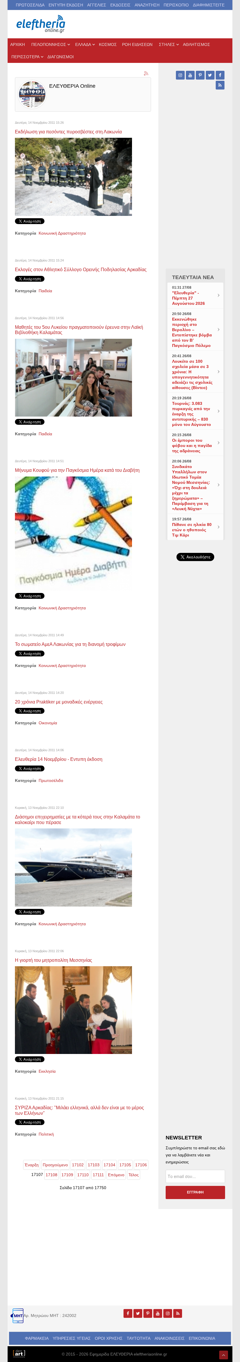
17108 (51, 1174)
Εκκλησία (47, 1071)
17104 (109, 1164)
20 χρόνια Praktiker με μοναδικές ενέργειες (59, 701)
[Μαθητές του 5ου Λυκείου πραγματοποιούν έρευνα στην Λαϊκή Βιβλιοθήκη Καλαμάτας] (73, 377)
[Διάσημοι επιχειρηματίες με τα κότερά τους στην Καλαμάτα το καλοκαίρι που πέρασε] (73, 867)
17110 (83, 1174)
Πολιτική (46, 1134)
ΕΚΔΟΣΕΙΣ (120, 5)
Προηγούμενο (55, 1164)
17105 (125, 1164)
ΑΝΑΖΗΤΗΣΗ (147, 5)
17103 (94, 1164)
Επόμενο (116, 1174)
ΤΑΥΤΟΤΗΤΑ (138, 1338)
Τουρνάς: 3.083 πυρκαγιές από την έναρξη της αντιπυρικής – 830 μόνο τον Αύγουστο (191, 414)
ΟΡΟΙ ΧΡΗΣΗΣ (109, 1338)
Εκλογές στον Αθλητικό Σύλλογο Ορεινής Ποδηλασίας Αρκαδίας (81, 269)
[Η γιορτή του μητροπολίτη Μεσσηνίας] (73, 1009)
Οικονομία (48, 722)
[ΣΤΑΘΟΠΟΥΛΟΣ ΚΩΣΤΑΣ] (19, 1353)
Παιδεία (45, 290)
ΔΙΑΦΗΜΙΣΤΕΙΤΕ (208, 5)
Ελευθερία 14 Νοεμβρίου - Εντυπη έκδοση (58, 759)
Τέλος (133, 1174)
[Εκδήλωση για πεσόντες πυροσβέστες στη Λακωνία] (73, 176)
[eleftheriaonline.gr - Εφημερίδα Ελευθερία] (41, 24)
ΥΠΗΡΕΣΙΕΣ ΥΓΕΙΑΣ (72, 1338)
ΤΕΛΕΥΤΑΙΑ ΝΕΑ (193, 277)
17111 (98, 1174)
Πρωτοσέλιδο (51, 780)
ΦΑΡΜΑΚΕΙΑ (37, 1338)
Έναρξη (32, 1164)
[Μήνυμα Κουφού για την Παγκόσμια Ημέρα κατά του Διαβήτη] (73, 533)
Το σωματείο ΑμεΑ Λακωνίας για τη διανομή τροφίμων (70, 644)
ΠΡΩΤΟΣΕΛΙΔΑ (30, 5)
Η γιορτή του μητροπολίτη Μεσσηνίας (53, 960)
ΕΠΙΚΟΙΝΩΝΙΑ (202, 1338)
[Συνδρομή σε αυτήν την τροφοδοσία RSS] (146, 73)
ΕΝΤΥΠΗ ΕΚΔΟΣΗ (66, 5)
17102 (78, 1164)
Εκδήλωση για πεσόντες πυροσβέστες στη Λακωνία (68, 131)
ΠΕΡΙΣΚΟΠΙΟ (176, 5)
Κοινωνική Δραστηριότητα (62, 233)
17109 (67, 1174)
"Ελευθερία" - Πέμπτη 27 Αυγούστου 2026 (188, 298)
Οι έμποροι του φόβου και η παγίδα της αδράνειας (192, 445)
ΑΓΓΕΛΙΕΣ (96, 5)
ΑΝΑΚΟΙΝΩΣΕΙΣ (170, 1338)
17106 (141, 1164)
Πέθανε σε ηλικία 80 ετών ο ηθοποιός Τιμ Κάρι (192, 529)
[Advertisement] (195, 751)
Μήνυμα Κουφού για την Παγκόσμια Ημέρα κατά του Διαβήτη (77, 470)
